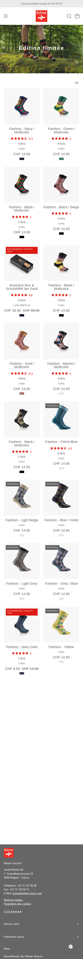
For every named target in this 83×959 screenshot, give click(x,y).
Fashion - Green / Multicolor (61, 130)
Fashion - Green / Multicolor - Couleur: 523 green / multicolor (61, 159)
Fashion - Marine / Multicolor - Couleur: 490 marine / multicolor (61, 393)
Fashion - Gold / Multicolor (21, 365)
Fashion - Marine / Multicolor (61, 365)
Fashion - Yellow (61, 647)
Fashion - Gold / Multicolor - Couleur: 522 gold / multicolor (21, 393)
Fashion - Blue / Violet (61, 520)
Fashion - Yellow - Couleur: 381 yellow (61, 662)
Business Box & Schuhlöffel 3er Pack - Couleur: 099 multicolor (21, 315)
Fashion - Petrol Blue (61, 442)
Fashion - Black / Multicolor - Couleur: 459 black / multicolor (21, 237)
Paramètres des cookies (17, 903)
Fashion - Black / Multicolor (22, 209)
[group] (41, 3)
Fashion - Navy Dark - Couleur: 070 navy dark (21, 673)
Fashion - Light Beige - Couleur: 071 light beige (21, 535)
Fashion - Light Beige (21, 520)
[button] (68, 16)
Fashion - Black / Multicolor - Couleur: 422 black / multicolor (61, 315)
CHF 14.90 (21, 154)
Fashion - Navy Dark (22, 647)
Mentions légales (13, 899)
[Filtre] (76, 82)
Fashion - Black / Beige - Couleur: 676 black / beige (61, 233)
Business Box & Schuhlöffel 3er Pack (22, 287)
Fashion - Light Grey (21, 583)
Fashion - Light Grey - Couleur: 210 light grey (21, 599)
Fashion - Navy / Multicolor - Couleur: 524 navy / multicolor (21, 159)
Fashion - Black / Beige (61, 207)
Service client (11, 924)
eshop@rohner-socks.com (27, 893)
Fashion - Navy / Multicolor (21, 130)
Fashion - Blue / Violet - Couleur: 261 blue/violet (61, 535)
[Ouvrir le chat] (70, 946)
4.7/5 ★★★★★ (13, 911)
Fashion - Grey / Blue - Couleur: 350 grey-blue (61, 599)
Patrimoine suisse (14, 936)
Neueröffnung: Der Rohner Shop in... (24, 956)
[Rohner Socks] (41, 16)
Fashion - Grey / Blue (61, 583)
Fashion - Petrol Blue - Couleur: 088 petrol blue (61, 468)
